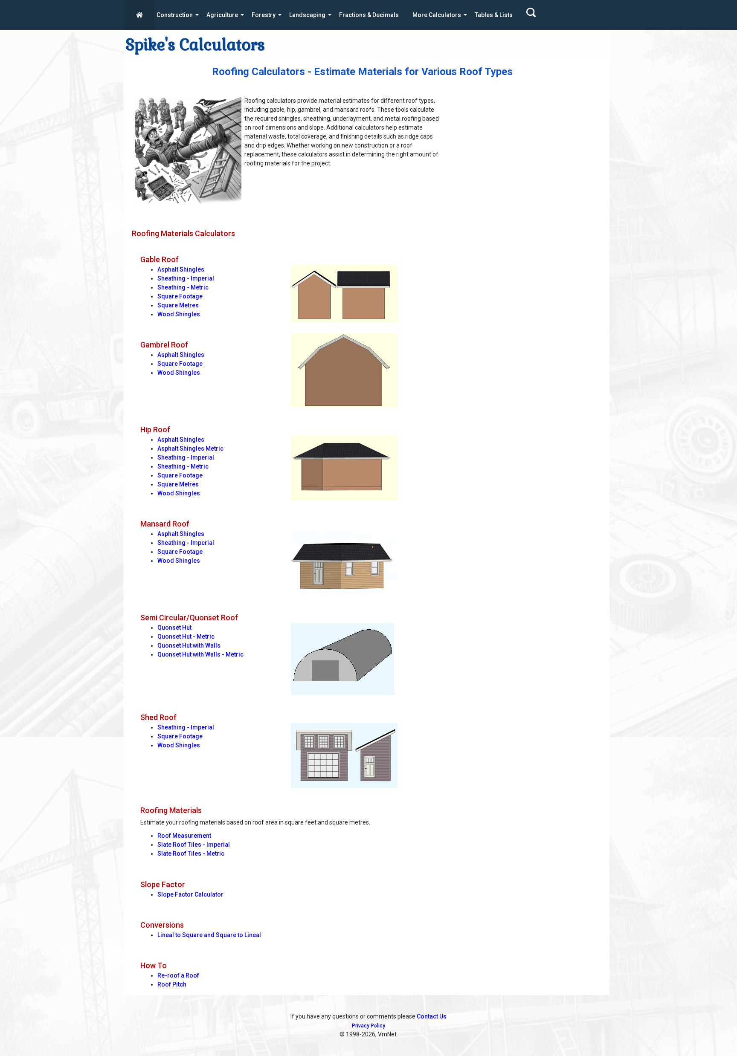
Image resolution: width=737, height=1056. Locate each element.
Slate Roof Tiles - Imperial (193, 844)
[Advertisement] (525, 154)
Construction (175, 15)
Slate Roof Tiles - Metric (190, 853)
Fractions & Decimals (369, 15)
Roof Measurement (184, 835)
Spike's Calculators (195, 45)
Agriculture (222, 15)
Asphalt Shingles (180, 269)
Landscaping (307, 15)
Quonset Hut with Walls (189, 645)
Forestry (264, 15)
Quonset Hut (174, 627)
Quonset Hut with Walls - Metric (200, 654)
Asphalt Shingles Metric (190, 448)
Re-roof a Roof (178, 975)
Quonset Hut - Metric (186, 636)
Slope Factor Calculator (190, 894)
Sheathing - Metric (183, 287)
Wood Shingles (178, 314)
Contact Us (432, 1016)
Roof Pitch (171, 984)
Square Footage (180, 296)
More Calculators (436, 15)
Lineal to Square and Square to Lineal (209, 935)
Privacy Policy (368, 1026)
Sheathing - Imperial (185, 278)
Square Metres (178, 305)
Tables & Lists (494, 15)
